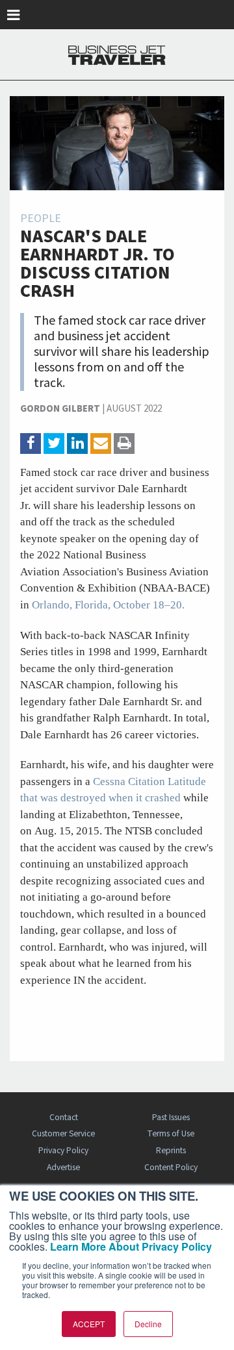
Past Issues (171, 1117)
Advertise (63, 1167)
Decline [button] (148, 1323)
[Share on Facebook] (30, 443)
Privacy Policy (63, 1150)
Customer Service (63, 1133)
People (40, 218)
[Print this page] (124, 443)
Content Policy (171, 1167)
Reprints (171, 1150)
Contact (63, 1117)
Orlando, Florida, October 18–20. (108, 605)
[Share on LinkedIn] (77, 443)
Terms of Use (170, 1133)
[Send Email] (100, 443)
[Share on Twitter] (54, 443)
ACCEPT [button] (89, 1323)
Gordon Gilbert (60, 409)
